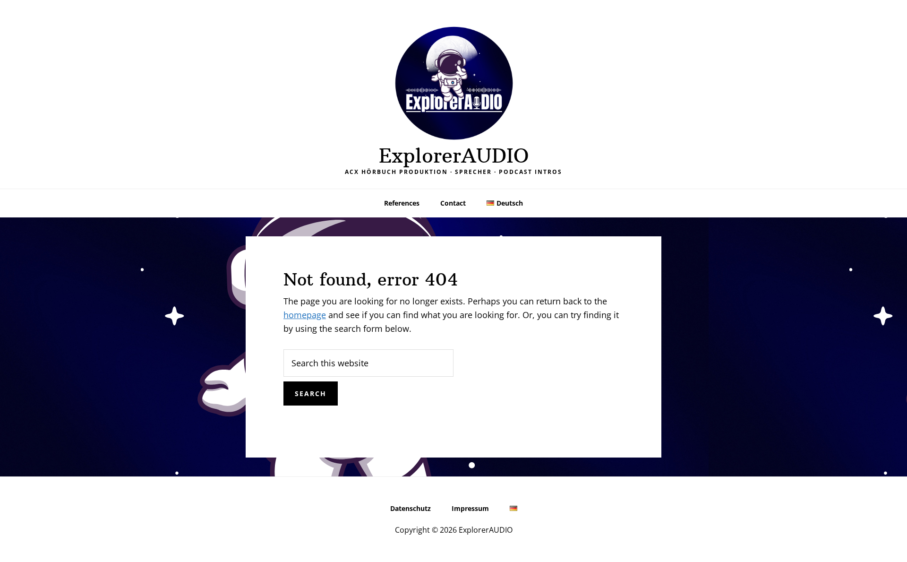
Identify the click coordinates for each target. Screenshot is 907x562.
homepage (304, 314)
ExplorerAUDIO (454, 155)
